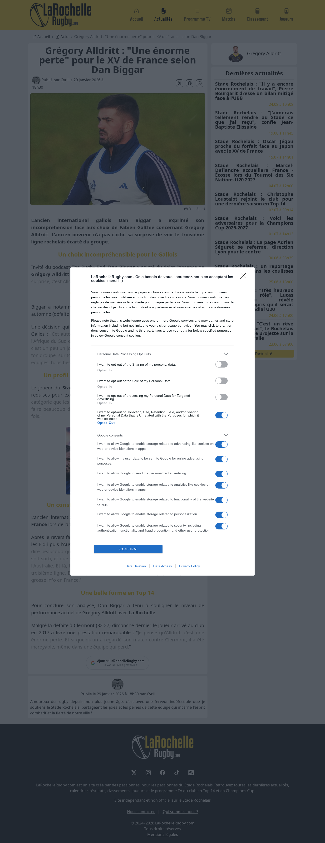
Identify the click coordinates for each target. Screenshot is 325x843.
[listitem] (162, 353)
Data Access (162, 566)
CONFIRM (128, 549)
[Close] (244, 277)
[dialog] (162, 421)
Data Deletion (135, 566)
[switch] (221, 364)
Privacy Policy (189, 566)
